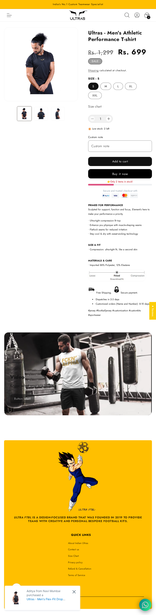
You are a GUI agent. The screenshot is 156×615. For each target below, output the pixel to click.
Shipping (93, 70)
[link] (22, 398)
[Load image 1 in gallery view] (24, 114)
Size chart (95, 106)
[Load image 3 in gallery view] (58, 114)
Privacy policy (75, 562)
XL (130, 86)
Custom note (95, 137)
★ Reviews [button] (153, 310)
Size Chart (73, 556)
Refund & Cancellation (79, 569)
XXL (95, 95)
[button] (126, 15)
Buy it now (120, 174)
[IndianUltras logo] (78, 15)
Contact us (73, 549)
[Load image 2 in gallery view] (41, 114)
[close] (74, 591)
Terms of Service (76, 575)
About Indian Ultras (78, 543)
